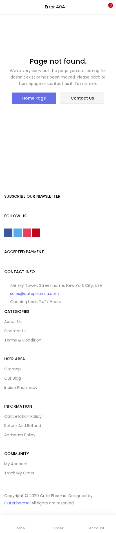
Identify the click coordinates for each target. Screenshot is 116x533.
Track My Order (19, 473)
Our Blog (12, 378)
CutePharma (17, 503)
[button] (107, 7)
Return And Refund (22, 425)
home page (34, 98)
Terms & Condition (22, 340)
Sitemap (12, 369)
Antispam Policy (19, 435)
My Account (16, 464)
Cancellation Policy (23, 416)
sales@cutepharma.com (34, 293)
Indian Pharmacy (20, 387)
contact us (82, 98)
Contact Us (15, 331)
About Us (13, 321)
